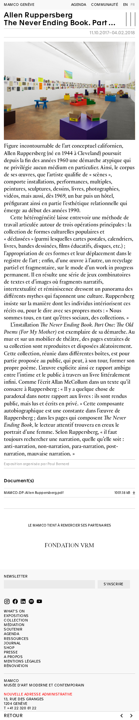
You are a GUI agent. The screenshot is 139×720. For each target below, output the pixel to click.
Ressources (16, 639)
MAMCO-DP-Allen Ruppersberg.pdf (69, 493)
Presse (10, 652)
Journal (12, 643)
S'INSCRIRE (113, 584)
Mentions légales (22, 661)
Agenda (78, 5)
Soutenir (13, 629)
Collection (16, 620)
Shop (9, 648)
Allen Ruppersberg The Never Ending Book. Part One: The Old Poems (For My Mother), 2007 (62, 18)
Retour (13, 716)
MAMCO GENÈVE (19, 5)
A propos (13, 657)
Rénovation (16, 666)
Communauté (104, 5)
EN (125, 5)
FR (133, 5)
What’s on (14, 611)
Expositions (16, 616)
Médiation (14, 625)
